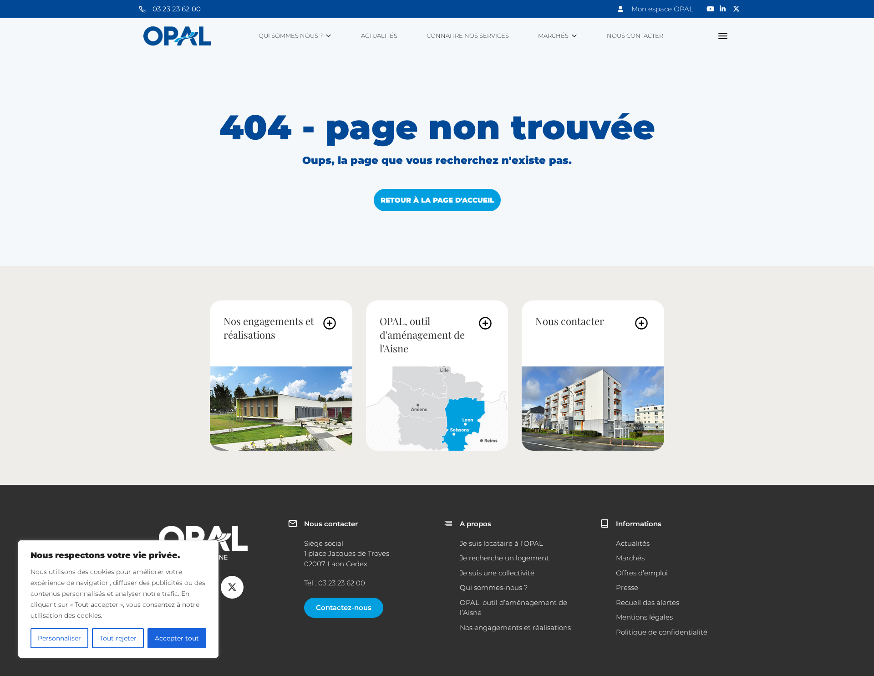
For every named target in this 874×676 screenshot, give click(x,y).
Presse (627, 587)
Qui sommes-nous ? (494, 587)
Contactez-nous (343, 607)
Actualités (379, 35)
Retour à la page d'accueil (437, 200)
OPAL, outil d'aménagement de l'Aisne (422, 334)
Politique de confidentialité (661, 632)
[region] (118, 599)
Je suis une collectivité (497, 573)
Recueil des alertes (647, 602)
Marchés (553, 35)
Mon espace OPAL (662, 9)
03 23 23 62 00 (176, 9)
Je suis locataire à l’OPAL (501, 543)
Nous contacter (635, 35)
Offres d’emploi (642, 573)
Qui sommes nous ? (291, 35)
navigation (723, 36)
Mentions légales (644, 617)
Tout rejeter (118, 638)
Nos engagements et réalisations (269, 327)
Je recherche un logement (504, 558)
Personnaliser (59, 638)
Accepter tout (177, 638)
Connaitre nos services (468, 35)
